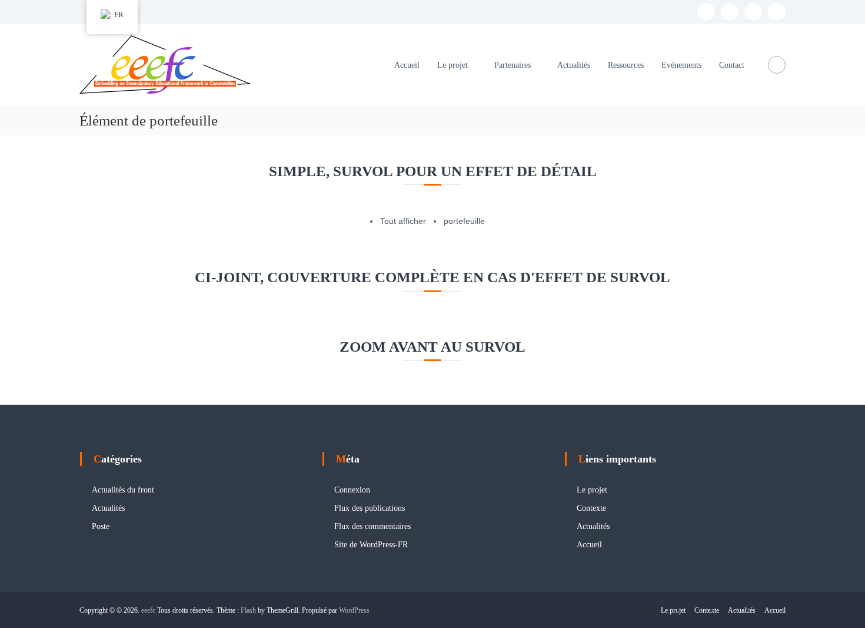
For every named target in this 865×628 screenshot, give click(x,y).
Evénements (681, 65)
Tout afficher (403, 221)
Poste (100, 526)
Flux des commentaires (372, 526)
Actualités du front (123, 489)
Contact (731, 65)
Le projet (452, 65)
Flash (248, 610)
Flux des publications (369, 508)
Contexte (591, 508)
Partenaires (512, 65)
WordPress (354, 610)
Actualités (573, 65)
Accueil (407, 65)
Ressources (626, 65)
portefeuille (464, 221)
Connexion (352, 489)
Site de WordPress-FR (371, 544)
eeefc (148, 610)
